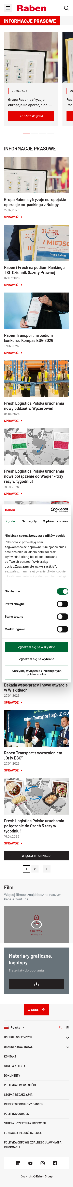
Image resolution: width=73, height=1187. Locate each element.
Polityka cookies (16, 1113)
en (67, 1027)
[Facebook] (55, 1163)
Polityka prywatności (20, 1085)
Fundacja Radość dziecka (23, 1133)
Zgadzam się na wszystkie (36, 647)
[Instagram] (42, 1163)
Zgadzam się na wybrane (36, 659)
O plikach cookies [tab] (55, 521)
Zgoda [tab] (10, 521)
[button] (31, 8)
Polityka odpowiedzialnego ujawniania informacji (32, 1145)
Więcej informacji (36, 855)
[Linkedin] (18, 1163)
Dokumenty (12, 1075)
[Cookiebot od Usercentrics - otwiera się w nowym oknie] (51, 510)
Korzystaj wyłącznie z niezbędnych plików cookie (36, 672)
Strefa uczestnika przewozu (25, 1123)
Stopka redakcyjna (18, 1094)
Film (8, 887)
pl (60, 1027)
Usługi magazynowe (18, 1047)
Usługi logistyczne (18, 1037)
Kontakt (10, 1056)
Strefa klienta (15, 1066)
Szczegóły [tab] (29, 521)
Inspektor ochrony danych (23, 1104)
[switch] (62, 604)
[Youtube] (30, 1163)
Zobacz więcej (31, 116)
